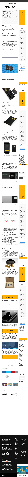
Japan (16, 445)
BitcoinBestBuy (13, 360)
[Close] (16, 464)
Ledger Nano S (3, 454)
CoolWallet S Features (7, 15)
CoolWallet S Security (7, 17)
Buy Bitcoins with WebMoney (6, 444)
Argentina (21, 355)
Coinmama (8, 449)
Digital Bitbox (11, 255)
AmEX (3, 437)
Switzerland (21, 348)
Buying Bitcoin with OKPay (14, 394)
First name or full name (21, 172)
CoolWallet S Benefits (7, 19)
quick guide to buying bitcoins (23, 441)
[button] (16, 10)
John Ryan (12, 376)
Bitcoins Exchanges (22, 475)
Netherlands (21, 350)
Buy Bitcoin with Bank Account (6, 439)
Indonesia (21, 360)
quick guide (9, 25)
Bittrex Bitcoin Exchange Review (5, 394)
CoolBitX (3, 166)
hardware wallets (15, 74)
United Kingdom (22, 346)
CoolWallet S (11, 26)
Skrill (10, 444)
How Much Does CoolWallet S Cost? (9, 18)
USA (23, 344)
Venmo (9, 445)
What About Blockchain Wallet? (9, 22)
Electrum (6, 456)
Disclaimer (20, 364)
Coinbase (20, 26)
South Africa (21, 358)
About (20, 363)
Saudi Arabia (21, 353)
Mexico (21, 356)
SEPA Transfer (6, 440)
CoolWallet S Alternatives (22, 50)
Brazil (20, 357)
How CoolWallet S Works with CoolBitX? (10, 16)
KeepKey (15, 255)
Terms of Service (21, 365)
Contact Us (16, 460)
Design (4, 14)
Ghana (21, 359)
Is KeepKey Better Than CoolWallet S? (23, 56)
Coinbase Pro (3, 449)
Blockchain (3, 256)
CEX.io (23, 26)
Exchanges (22, 474)
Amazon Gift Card (6, 445)
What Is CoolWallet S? (7, 13)
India (16, 454)
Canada (21, 345)
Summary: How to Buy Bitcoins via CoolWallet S (9, 12)
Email (19, 378)
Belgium (21, 349)
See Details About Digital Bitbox (23, 52)
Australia (21, 347)
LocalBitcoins (21, 28)
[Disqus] (10, 406)
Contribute (22, 362)
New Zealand (21, 354)
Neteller (3, 445)
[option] (4, 387)
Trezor (10, 453)
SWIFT (11, 445)
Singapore (21, 351)
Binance (6, 449)
